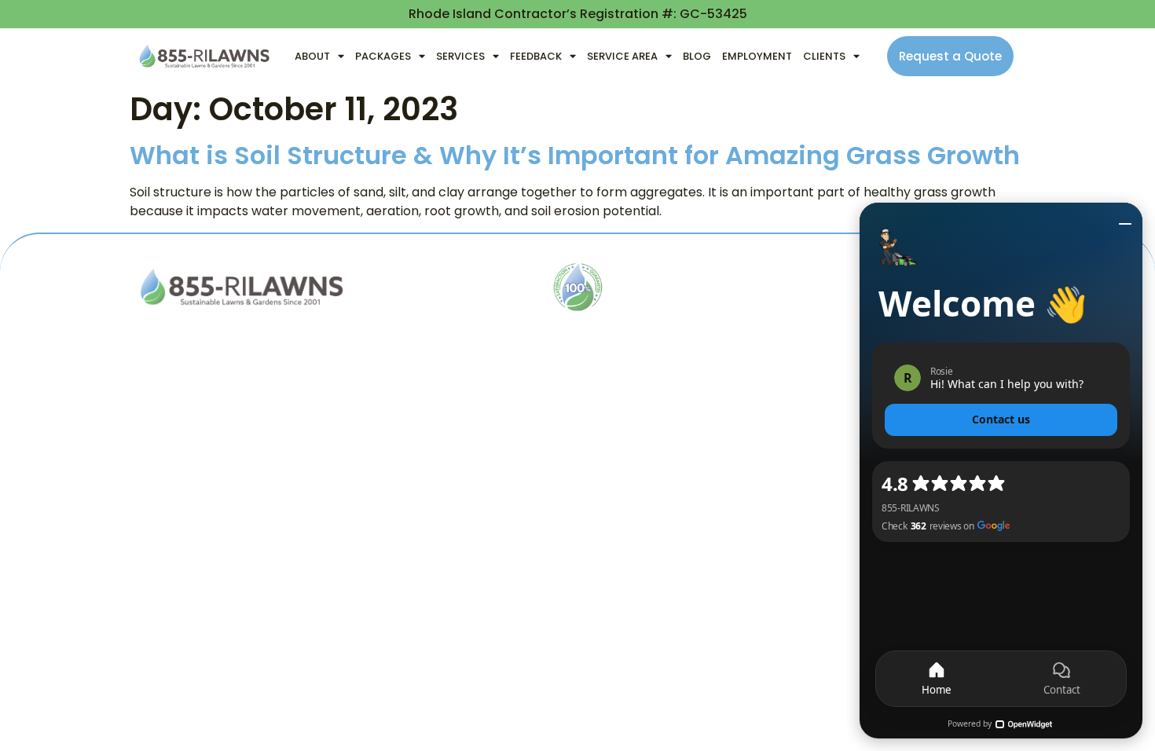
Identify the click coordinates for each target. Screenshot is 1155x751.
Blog (697, 56)
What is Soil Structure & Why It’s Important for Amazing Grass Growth (575, 155)
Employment (757, 56)
